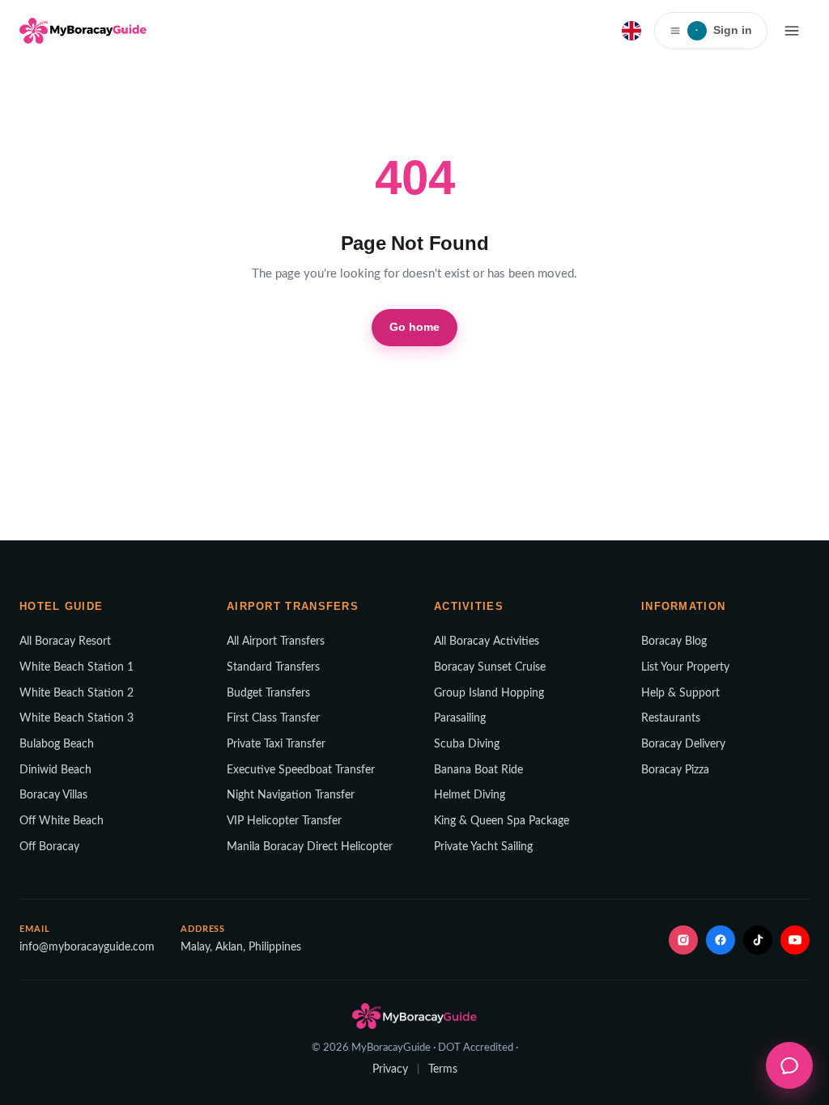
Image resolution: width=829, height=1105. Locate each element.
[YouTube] (795, 940)
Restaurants (670, 718)
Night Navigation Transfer (291, 795)
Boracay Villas (53, 795)
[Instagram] (683, 940)
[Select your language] (631, 31)
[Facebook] (720, 940)
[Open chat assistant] (789, 1065)
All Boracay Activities (486, 641)
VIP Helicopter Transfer (284, 821)
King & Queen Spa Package (501, 821)
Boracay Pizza (675, 770)
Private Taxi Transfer (276, 744)
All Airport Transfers (276, 641)
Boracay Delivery (683, 744)
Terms (442, 1069)
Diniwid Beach (55, 770)
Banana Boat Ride (478, 770)
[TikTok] (757, 940)
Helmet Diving (469, 795)
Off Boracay (49, 847)
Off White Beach (61, 821)
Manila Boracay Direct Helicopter (310, 847)
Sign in (723, 29)
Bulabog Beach (56, 744)
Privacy (390, 1069)
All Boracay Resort (65, 641)
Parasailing (460, 718)
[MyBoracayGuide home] (83, 31)
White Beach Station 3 (76, 718)
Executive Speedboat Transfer (301, 770)
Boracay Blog (674, 641)
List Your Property (685, 667)
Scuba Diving (467, 744)
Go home (414, 326)
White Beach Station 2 (76, 693)
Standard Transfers (273, 667)
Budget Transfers (268, 693)
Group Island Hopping (489, 693)
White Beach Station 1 (76, 667)
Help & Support (680, 693)
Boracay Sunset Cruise (490, 667)
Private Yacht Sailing (483, 847)
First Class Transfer (273, 718)
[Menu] (792, 31)
